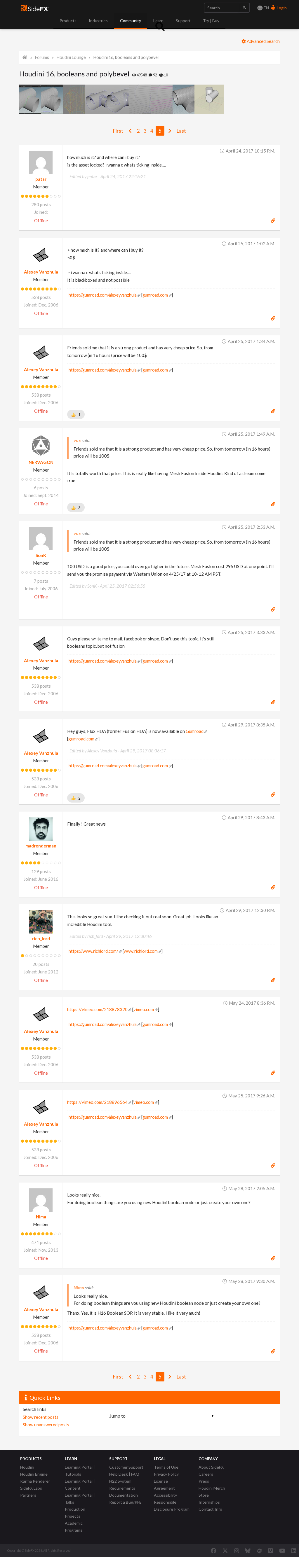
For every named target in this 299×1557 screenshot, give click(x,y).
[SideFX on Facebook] (213, 1550)
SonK (41, 555)
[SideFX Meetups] (259, 1550)
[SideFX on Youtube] (282, 1550)
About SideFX (211, 1467)
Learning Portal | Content (80, 1485)
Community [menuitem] (130, 20)
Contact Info (210, 1509)
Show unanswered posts (46, 1424)
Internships (209, 1502)
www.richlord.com (141, 951)
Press (204, 1481)
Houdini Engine (34, 1474)
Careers (206, 1474)
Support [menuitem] (183, 20)
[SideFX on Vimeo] (270, 1550)
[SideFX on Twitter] (225, 1550)
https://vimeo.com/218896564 (97, 1102)
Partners (28, 1495)
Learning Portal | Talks (80, 1499)
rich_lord (41, 938)
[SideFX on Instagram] (236, 1550)
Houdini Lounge (71, 57)
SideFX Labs (31, 1488)
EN (266, 7)
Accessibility (165, 1495)
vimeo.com (143, 1009)
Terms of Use (166, 1467)
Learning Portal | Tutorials (80, 1471)
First (118, 131)
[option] (30, 99)
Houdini (27, 1467)
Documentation (123, 1495)
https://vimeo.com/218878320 (97, 1009)
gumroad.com (155, 295)
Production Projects (75, 1513)
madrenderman (40, 845)
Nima (41, 1216)
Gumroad (195, 731)
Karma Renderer (35, 1481)
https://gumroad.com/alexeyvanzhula (103, 295)
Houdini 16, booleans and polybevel (126, 57)
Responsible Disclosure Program (172, 1506)
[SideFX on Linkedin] (293, 1550)
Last (181, 131)
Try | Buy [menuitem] (211, 20)
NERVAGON (41, 462)
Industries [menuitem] (98, 20)
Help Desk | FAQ (124, 1474)
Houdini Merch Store (212, 1492)
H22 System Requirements (122, 1485)
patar (40, 179)
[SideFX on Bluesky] (248, 1550)
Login (281, 7)
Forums (42, 57)
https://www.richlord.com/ (93, 951)
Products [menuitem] (68, 20)
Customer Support (126, 1467)
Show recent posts (40, 1417)
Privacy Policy (166, 1474)
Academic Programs (74, 1527)
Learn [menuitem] (158, 20)
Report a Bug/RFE (125, 1502)
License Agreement (164, 1485)
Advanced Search (263, 41)
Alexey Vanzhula (41, 271)
